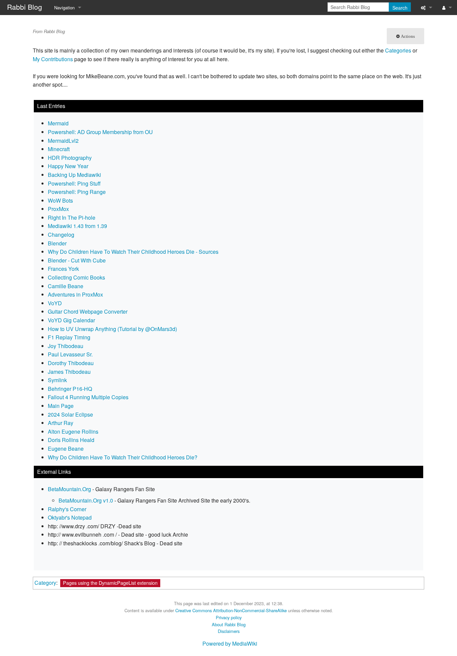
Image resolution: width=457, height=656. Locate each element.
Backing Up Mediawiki (74, 175)
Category (45, 582)
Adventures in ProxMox (75, 294)
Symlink (57, 380)
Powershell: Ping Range (77, 192)
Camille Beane (65, 286)
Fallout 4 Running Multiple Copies (88, 397)
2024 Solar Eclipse (70, 414)
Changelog (61, 234)
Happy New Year (68, 166)
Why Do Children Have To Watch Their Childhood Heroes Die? (122, 457)
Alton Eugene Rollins (73, 431)
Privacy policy (229, 617)
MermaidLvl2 (63, 140)
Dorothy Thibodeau (71, 363)
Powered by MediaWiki (229, 643)
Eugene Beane (66, 448)
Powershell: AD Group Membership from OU (100, 132)
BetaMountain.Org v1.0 (86, 500)
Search (399, 7)
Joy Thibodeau (65, 346)
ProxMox (58, 209)
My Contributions (53, 59)
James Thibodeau (69, 371)
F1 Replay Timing (69, 337)
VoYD (55, 303)
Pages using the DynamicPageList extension (110, 582)
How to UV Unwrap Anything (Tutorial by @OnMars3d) (112, 329)
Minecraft (59, 149)
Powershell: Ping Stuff (74, 183)
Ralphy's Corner (67, 509)
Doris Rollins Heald (71, 440)
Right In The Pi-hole (71, 217)
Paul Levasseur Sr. (70, 354)
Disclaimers (229, 631)
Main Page (61, 406)
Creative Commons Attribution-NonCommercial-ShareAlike (231, 610)
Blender (57, 243)
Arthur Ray (60, 423)
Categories (398, 50)
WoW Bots (60, 200)
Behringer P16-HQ (70, 389)
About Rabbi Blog (229, 624)
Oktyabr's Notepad (70, 517)
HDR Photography (70, 157)
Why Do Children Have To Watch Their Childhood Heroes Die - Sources (133, 251)
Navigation (64, 7)
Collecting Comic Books (76, 277)
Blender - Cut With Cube (77, 260)
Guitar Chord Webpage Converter (87, 311)
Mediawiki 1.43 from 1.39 (77, 226)
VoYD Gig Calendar (71, 320)
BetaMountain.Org (69, 489)
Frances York (63, 268)
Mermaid (58, 123)
